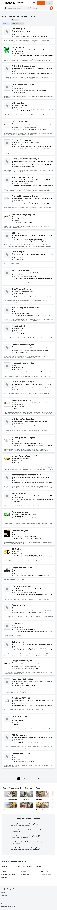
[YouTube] (13, 889)
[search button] (51, 8)
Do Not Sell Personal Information (7, 900)
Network (20, 3)
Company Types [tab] (6, 866)
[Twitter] (7, 889)
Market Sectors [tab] (16, 866)
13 (35, 778)
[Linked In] (1, 889)
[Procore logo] (9, 3)
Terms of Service (4, 898)
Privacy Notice (4, 895)
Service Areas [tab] (38, 866)
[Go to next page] (38, 778)
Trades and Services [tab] (27, 866)
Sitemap (3, 903)
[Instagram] (10, 889)
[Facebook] (4, 889)
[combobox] (41, 8)
